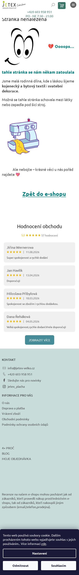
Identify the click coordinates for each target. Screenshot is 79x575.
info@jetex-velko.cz (21, 368)
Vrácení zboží (11, 413)
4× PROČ (8, 448)
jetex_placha (16, 386)
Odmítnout (20, 565)
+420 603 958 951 (39, 12)
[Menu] (73, 5)
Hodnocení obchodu (39, 226)
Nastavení (39, 553)
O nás (6, 403)
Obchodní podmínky (15, 419)
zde (43, 543)
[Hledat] (53, 5)
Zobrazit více (39, 340)
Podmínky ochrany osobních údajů (25, 424)
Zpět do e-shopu (44, 193)
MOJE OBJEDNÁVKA (16, 459)
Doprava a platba (13, 408)
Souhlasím (58, 565)
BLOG (6, 453)
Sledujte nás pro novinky (24, 380)
